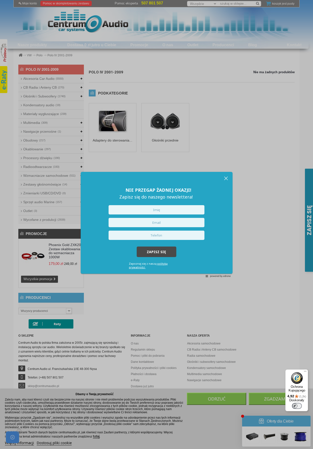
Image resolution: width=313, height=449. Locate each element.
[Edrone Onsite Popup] (156, 224)
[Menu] (305, 372)
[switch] (297, 406)
